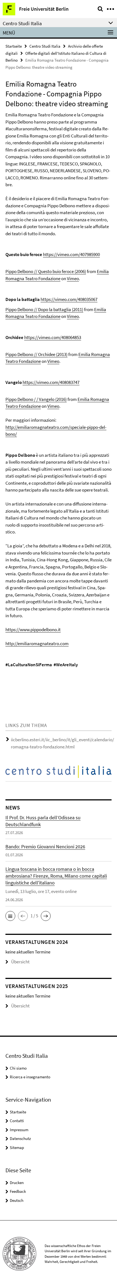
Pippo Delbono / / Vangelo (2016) (36, 399)
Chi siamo (18, 1068)
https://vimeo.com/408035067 (69, 299)
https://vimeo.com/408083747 (51, 382)
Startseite (13, 46)
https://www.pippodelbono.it (33, 630)
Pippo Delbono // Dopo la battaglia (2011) (44, 309)
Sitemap (17, 1147)
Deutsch (16, 1200)
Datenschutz (20, 1138)
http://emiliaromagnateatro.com (37, 643)
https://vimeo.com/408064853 (52, 337)
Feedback (18, 1191)
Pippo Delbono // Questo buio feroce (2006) (45, 271)
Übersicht (20, 962)
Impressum (19, 1129)
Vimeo (73, 278)
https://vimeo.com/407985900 (71, 254)
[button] (10, 915)
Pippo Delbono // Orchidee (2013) (36, 354)
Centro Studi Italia (44, 46)
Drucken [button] (17, 1182)
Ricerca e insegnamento (30, 1076)
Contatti (17, 1120)
